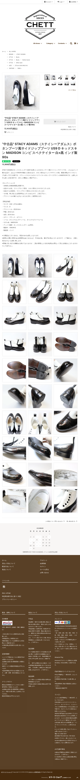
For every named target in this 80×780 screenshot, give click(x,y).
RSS (3, 593)
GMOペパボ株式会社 (34, 772)
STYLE (11, 57)
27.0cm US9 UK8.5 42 (21, 65)
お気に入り (10, 132)
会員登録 (73, 2)
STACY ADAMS (21, 54)
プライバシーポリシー (9, 599)
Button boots (26, 60)
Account (48, 2)
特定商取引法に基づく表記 (68, 129)
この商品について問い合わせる (54, 521)
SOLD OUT (61, 122)
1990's (19, 68)
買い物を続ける (71, 521)
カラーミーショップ (6, 772)
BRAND (11, 54)
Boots (17, 57)
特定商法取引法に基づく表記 (11, 596)
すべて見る (72, 90)
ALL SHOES (12, 51)
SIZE (10, 65)
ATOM (8, 593)
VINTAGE (11, 68)
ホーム (4, 51)
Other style (19, 62)
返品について (72, 127)
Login (61, 2)
